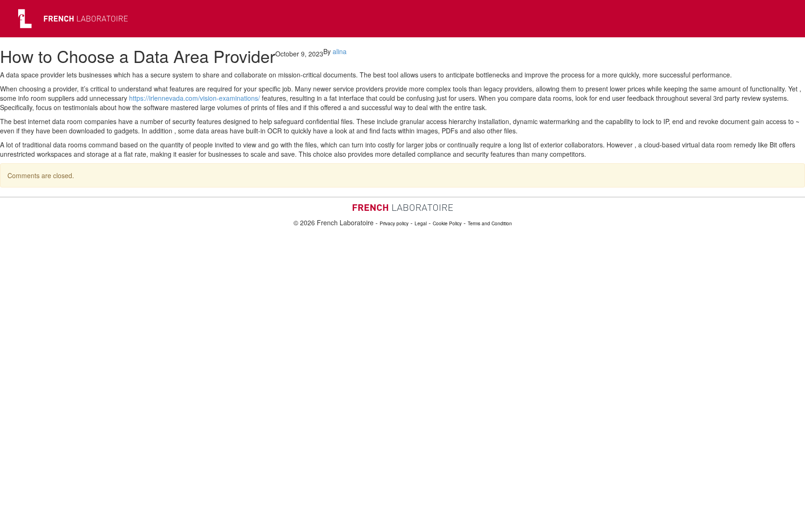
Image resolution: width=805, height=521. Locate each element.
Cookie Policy (447, 223)
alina (340, 51)
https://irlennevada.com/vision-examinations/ (194, 98)
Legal (421, 223)
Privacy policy (394, 223)
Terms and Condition (490, 223)
